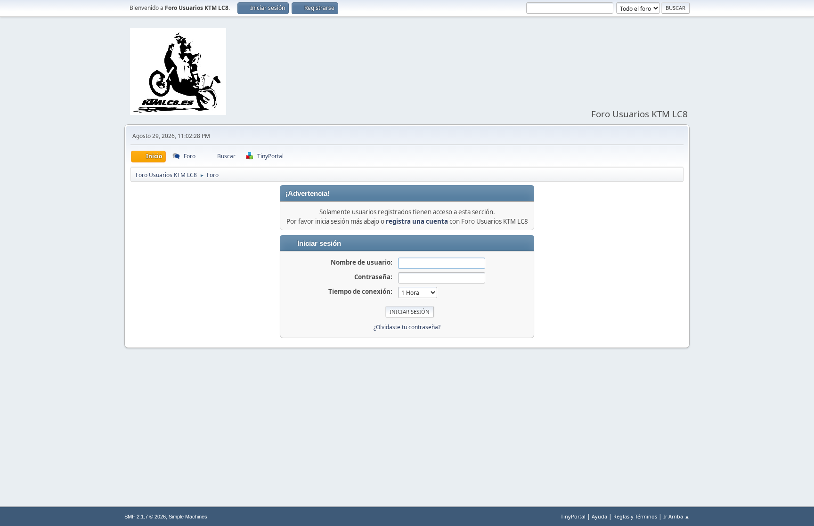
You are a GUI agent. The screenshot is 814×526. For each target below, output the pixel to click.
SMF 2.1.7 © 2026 (145, 516)
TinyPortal (573, 516)
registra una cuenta (417, 221)
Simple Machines (188, 516)
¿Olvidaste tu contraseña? (407, 327)
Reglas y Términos (635, 516)
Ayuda (599, 516)
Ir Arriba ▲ (676, 516)
